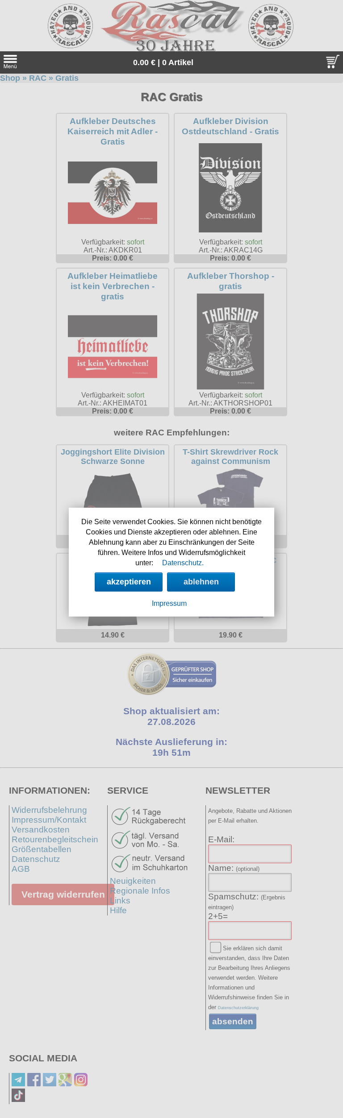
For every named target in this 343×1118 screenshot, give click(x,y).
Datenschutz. (183, 563)
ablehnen (201, 581)
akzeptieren (129, 581)
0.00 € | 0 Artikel (163, 62)
